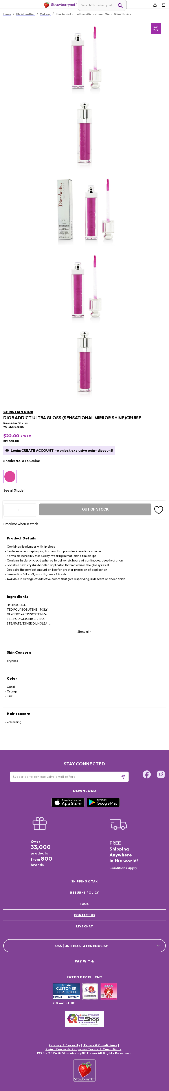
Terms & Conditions (100, 1045)
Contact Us (84, 915)
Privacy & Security (64, 1045)
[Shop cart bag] (164, 5)
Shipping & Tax (84, 881)
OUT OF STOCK (95, 509)
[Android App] (103, 806)
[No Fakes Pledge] (109, 996)
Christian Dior (18, 412)
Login (15, 450)
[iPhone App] (67, 806)
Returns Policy (84, 892)
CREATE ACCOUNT (37, 450)
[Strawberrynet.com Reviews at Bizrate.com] (66, 998)
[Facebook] (147, 775)
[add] (32, 510)
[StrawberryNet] (59, 4)
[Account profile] (155, 5)
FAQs (84, 904)
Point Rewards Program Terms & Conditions (83, 1049)
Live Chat (84, 926)
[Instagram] (161, 775)
